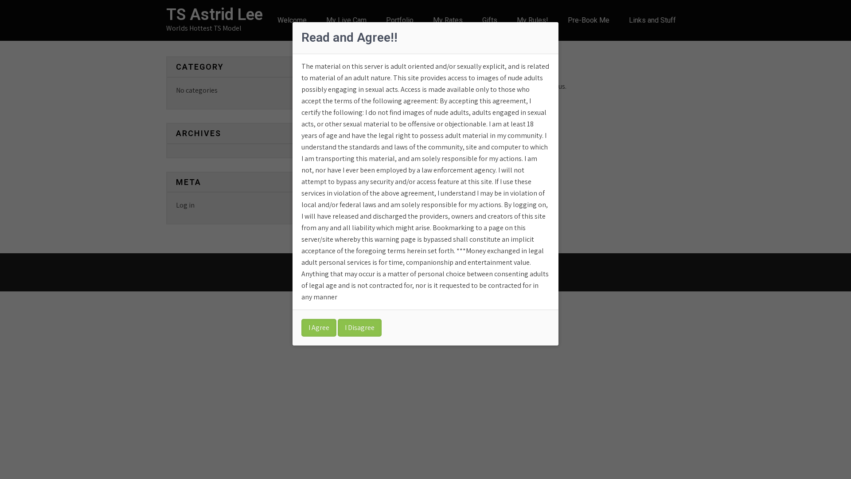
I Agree (318, 327)
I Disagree (360, 327)
